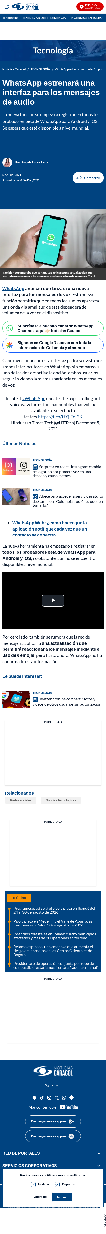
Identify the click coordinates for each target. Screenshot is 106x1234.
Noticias (44, 1184)
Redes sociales (21, 800)
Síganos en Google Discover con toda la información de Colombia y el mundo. (54, 345)
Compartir (88, 177)
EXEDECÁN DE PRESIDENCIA (44, 18)
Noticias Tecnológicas (61, 800)
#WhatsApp (33, 398)
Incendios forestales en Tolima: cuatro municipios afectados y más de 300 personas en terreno (54, 935)
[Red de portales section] (99, 1153)
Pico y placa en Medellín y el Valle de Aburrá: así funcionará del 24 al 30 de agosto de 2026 (53, 923)
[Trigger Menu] (6, 7)
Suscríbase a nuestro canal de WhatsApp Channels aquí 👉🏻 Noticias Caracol (56, 328)
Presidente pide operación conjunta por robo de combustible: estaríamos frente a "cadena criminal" (55, 965)
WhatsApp (13, 288)
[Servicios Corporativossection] (99, 1166)
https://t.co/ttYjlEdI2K (60, 416)
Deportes (68, 1184)
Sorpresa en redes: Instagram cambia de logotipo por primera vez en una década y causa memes (67, 471)
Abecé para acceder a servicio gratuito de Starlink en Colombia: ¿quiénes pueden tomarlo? (68, 500)
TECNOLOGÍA (40, 69)
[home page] (53, 1071)
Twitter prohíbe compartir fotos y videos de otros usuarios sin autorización (67, 701)
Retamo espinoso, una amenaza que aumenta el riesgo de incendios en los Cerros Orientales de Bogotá (53, 950)
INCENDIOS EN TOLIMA (87, 18)
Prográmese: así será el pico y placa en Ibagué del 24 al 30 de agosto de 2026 (54, 910)
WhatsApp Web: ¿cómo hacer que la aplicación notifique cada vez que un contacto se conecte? (49, 529)
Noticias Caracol (14, 69)
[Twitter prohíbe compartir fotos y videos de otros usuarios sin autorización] (16, 699)
